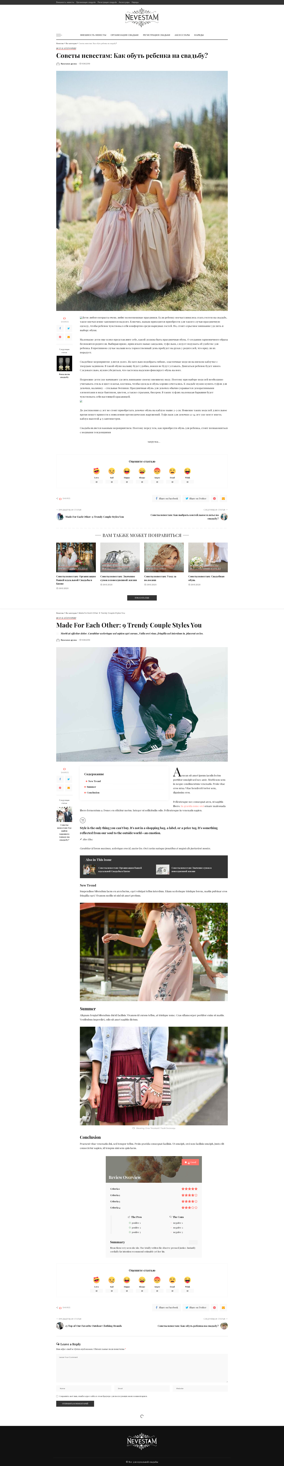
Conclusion (93, 792)
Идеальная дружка (69, 64)
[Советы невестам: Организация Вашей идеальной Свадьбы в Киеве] (76, 557)
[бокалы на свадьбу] (64, 363)
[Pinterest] (60, 337)
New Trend (94, 781)
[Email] (68, 337)
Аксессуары (110, 562)
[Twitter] (68, 328)
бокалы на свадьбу (64, 375)
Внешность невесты (116, 565)
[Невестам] (142, 18)
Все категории (66, 48)
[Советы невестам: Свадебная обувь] (208, 557)
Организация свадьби (73, 568)
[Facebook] (60, 328)
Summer (91, 786)
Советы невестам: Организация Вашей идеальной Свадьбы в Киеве (76, 580)
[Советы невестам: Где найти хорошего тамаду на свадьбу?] (64, 814)
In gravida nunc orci (192, 806)
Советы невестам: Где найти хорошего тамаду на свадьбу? (64, 832)
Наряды (216, 568)
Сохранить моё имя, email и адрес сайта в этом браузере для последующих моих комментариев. (103, 1396)
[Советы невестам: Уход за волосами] (164, 557)
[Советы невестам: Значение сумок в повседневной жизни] (120, 557)
